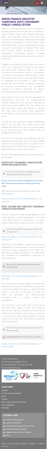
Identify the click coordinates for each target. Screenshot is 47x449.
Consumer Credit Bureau (13, 423)
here (12, 194)
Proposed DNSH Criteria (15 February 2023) (23, 337)
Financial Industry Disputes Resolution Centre (20, 426)
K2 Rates (4, 399)
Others (8, 435)
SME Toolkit (5, 408)
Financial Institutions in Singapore (16, 429)
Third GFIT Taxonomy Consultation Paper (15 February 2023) (24, 329)
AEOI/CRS (5, 390)
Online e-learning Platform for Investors (14, 402)
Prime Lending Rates (8, 405)
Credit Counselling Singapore (15, 420)
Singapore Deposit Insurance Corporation (18, 432)
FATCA (4, 396)
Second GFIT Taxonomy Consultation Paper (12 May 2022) (23, 266)
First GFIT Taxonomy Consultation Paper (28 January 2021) (24, 230)
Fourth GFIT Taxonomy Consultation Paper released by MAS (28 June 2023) (23, 173)
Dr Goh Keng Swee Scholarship (11, 393)
